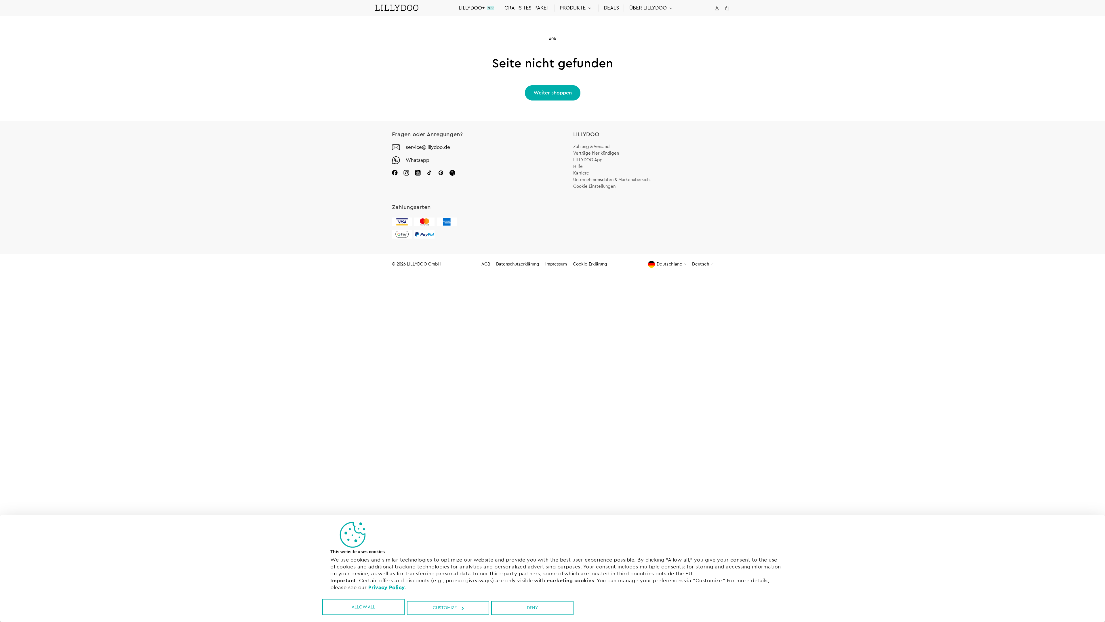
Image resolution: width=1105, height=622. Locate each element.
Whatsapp (417, 160)
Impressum (556, 264)
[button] (576, 8)
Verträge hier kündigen (596, 153)
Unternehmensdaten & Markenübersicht (612, 180)
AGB (485, 264)
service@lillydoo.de (428, 147)
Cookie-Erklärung (590, 264)
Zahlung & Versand (591, 147)
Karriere (581, 173)
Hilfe (578, 166)
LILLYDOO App (587, 160)
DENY (532, 608)
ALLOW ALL (363, 607)
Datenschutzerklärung (517, 264)
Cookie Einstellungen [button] (594, 186)
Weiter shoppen (553, 92)
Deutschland (669, 264)
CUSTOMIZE (445, 608)
